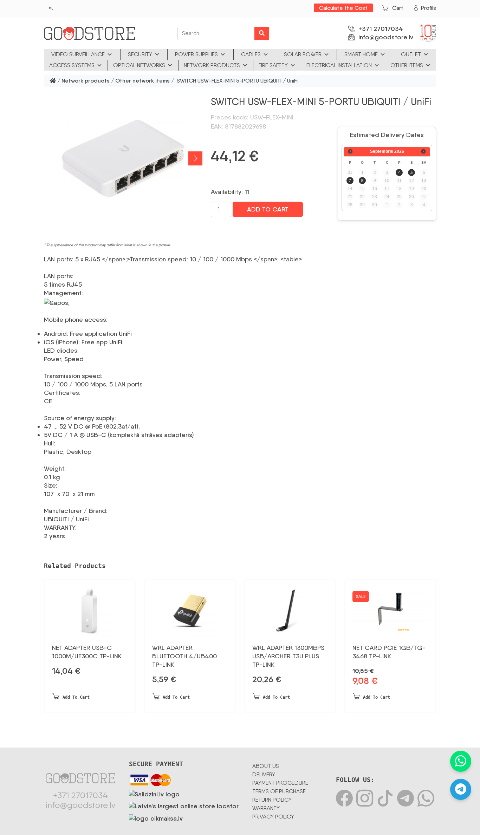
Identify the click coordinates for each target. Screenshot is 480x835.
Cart (397, 8)
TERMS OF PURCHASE (279, 791)
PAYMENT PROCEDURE (280, 782)
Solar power (303, 54)
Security (140, 54)
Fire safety (273, 65)
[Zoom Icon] (123, 158)
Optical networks (139, 65)
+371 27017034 (380, 29)
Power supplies (196, 54)
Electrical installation (339, 65)
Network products (212, 65)
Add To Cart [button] (76, 697)
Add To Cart (267, 209)
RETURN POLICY (272, 799)
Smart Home (361, 54)
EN (50, 8)
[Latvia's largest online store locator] (184, 805)
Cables (251, 54)
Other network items (142, 81)
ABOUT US (265, 766)
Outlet (411, 54)
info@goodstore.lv (385, 37)
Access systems (72, 65)
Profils (428, 8)
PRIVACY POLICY (273, 816)
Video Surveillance (78, 54)
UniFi (125, 334)
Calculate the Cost (343, 8)
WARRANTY (266, 808)
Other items (406, 65)
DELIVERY (263, 774)
